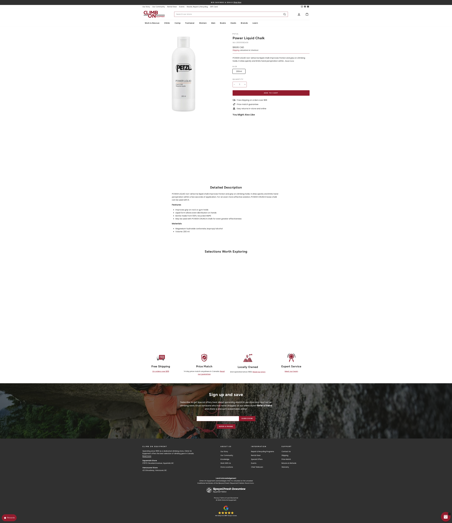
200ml (239, 71)
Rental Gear (172, 7)
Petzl (236, 34)
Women (203, 23)
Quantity (238, 79)
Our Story (146, 7)
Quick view (162, 313)
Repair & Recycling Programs (262, 451)
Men (213, 23)
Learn (255, 23)
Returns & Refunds (289, 463)
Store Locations (226, 467)
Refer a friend (226, 426)
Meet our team (291, 371)
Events (181, 7)
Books (223, 23)
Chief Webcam (257, 467)
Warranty (285, 467)
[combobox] (231, 14)
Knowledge (224, 459)
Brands (244, 23)
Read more (289, 61)
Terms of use (224, 498)
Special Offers (256, 459)
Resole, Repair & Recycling (197, 7)
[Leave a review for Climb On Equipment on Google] (226, 511)
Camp (178, 23)
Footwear (189, 23)
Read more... (250, 483)
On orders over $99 (160, 371)
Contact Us (286, 451)
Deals (233, 23)
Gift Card (214, 7)
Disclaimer (234, 498)
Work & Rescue (152, 23)
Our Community (158, 7)
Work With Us (225, 463)
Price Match (286, 459)
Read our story (259, 372)
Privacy (216, 498)
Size (235, 67)
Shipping (236, 50)
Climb (167, 23)
